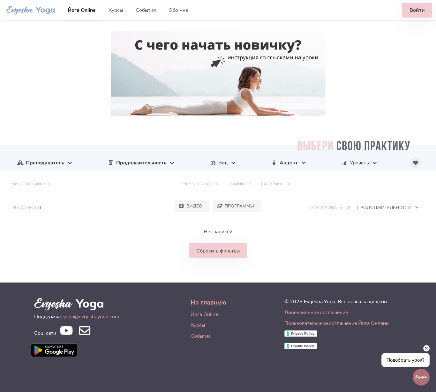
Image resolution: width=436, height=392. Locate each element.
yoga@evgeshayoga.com (91, 316)
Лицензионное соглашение (316, 312)
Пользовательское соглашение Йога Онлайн (336, 323)
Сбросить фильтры (218, 250)
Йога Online (82, 10)
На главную (208, 302)
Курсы (116, 10)
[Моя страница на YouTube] (66, 332)
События (146, 10)
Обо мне (178, 10)
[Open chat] (421, 377)
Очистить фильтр (32, 183)
